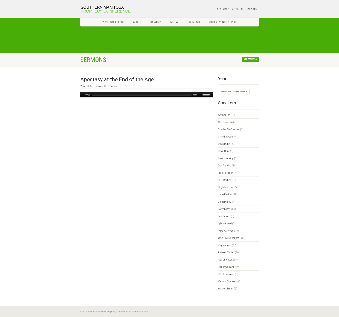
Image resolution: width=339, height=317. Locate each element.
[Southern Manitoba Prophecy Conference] (108, 10)
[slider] (207, 94)
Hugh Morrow (225, 187)
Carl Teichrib (225, 122)
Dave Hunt (224, 151)
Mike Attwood (226, 230)
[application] (146, 94)
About (137, 22)
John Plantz (224, 201)
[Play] (82, 94)
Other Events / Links (223, 22)
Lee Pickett (224, 216)
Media (174, 22)
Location (155, 22)
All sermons (250, 59)
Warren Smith (225, 288)
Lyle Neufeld (225, 223)
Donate (252, 9)
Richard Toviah (226, 252)
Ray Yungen (224, 245)
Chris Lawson (225, 136)
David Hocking (226, 158)
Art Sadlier (224, 114)
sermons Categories (233, 91)
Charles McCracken (229, 129)
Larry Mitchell (225, 209)
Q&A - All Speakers (228, 238)
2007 (89, 86)
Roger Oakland (226, 266)
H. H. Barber (110, 86)
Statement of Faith (230, 9)
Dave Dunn (224, 143)
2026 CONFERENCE (113, 22)
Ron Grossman (226, 274)
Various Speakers (228, 281)
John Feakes (225, 194)
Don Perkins (224, 165)
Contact (194, 22)
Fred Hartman (225, 172)
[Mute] (200, 94)
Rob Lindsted (225, 259)
